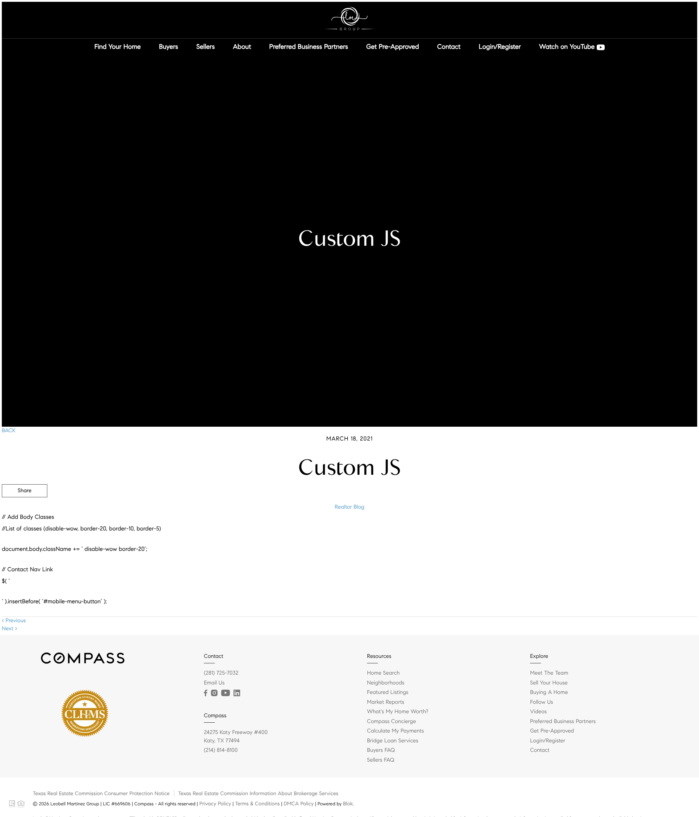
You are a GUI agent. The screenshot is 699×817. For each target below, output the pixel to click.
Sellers (205, 47)
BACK (9, 430)
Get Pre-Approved (392, 47)
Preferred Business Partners (308, 47)
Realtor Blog (349, 507)
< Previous (14, 620)
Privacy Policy (215, 803)
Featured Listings (387, 692)
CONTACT (596, 530)
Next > (9, 628)
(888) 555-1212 (642, 530)
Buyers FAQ (381, 750)
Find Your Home (117, 47)
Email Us (214, 683)
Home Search (383, 673)
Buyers (168, 47)
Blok (348, 803)
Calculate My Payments (395, 731)
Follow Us (541, 702)
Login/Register (500, 47)
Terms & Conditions (257, 803)
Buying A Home (549, 692)
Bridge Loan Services (392, 741)
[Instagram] (214, 693)
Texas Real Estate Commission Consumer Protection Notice (101, 793)
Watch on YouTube (568, 47)
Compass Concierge (391, 721)
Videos (538, 712)
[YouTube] (225, 693)
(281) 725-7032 (221, 673)
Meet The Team (549, 673)
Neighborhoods (385, 683)
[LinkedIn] (236, 693)
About (242, 47)
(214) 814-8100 (221, 750)
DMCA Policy (299, 803)
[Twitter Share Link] (24, 511)
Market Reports (385, 702)
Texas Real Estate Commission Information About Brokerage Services (258, 793)
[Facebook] (205, 693)
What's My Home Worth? (397, 712)
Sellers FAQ (380, 760)
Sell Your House (549, 683)
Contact (449, 47)
